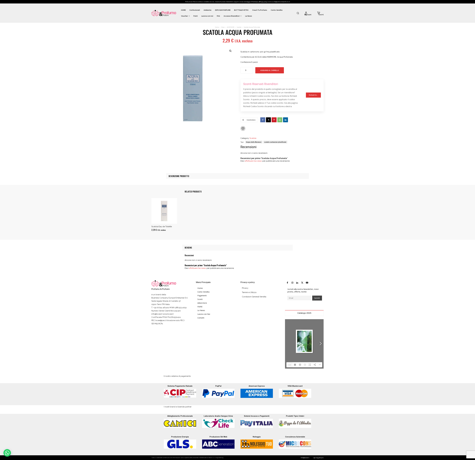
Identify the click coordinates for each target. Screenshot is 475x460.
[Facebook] (262, 119)
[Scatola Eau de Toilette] (164, 211)
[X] (268, 119)
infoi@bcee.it (305, 458)
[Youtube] (307, 282)
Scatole (239, 27)
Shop (223, 27)
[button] (298, 13)
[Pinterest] (274, 119)
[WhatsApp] (279, 119)
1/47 (289, 365)
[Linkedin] (285, 119)
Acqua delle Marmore (253, 142)
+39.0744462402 (318, 458)
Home (217, 27)
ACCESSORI (230, 27)
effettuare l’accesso (253, 161)
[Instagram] (292, 282)
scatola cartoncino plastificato (275, 142)
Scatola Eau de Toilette (161, 226)
